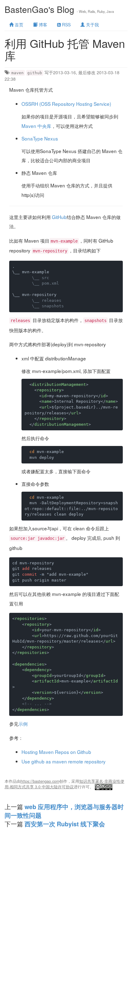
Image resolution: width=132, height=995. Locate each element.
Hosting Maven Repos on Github (56, 751)
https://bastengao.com (40, 781)
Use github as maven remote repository (63, 761)
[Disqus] (66, 917)
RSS (66, 24)
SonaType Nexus (39, 138)
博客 (42, 24)
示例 (23, 723)
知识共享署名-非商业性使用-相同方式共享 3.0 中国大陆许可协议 (64, 783)
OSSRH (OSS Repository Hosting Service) (66, 103)
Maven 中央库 (36, 125)
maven (17, 73)
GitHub (59, 216)
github (34, 73)
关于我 (92, 24)
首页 (18, 24)
